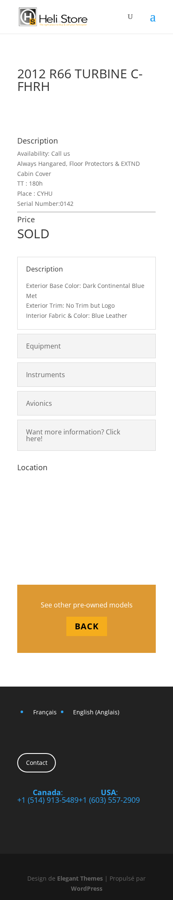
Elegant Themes (80, 878)
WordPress (86, 888)
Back (87, 626)
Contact (36, 763)
